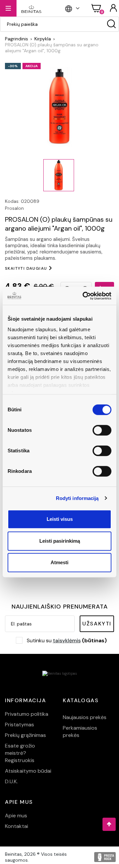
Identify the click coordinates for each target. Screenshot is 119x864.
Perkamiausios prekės (80, 731)
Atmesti (59, 562)
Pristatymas (19, 724)
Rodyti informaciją (77, 498)
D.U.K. (11, 781)
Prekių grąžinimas (25, 735)
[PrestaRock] (105, 857)
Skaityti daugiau (26, 268)
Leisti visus (60, 519)
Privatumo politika (26, 713)
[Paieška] (111, 24)
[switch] (102, 430)
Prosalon (14, 208)
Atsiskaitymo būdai (28, 770)
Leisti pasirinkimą (59, 541)
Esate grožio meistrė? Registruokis (20, 753)
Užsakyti (96, 623)
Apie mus (16, 815)
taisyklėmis (67, 640)
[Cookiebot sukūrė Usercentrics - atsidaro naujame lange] (84, 296)
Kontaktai (16, 826)
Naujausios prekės (84, 717)
